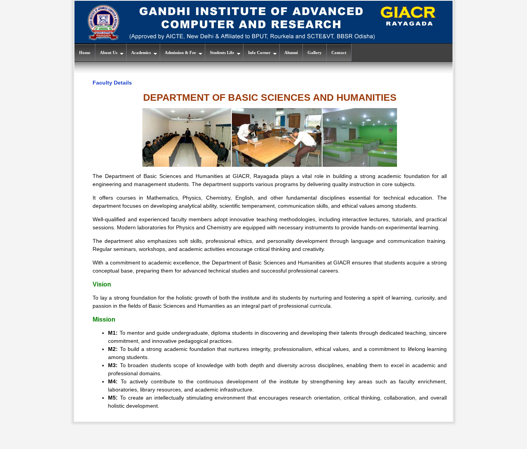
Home (84, 52)
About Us (108, 52)
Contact (338, 52)
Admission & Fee (180, 52)
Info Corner (259, 52)
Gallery (314, 52)
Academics (141, 52)
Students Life (222, 52)
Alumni (291, 52)
